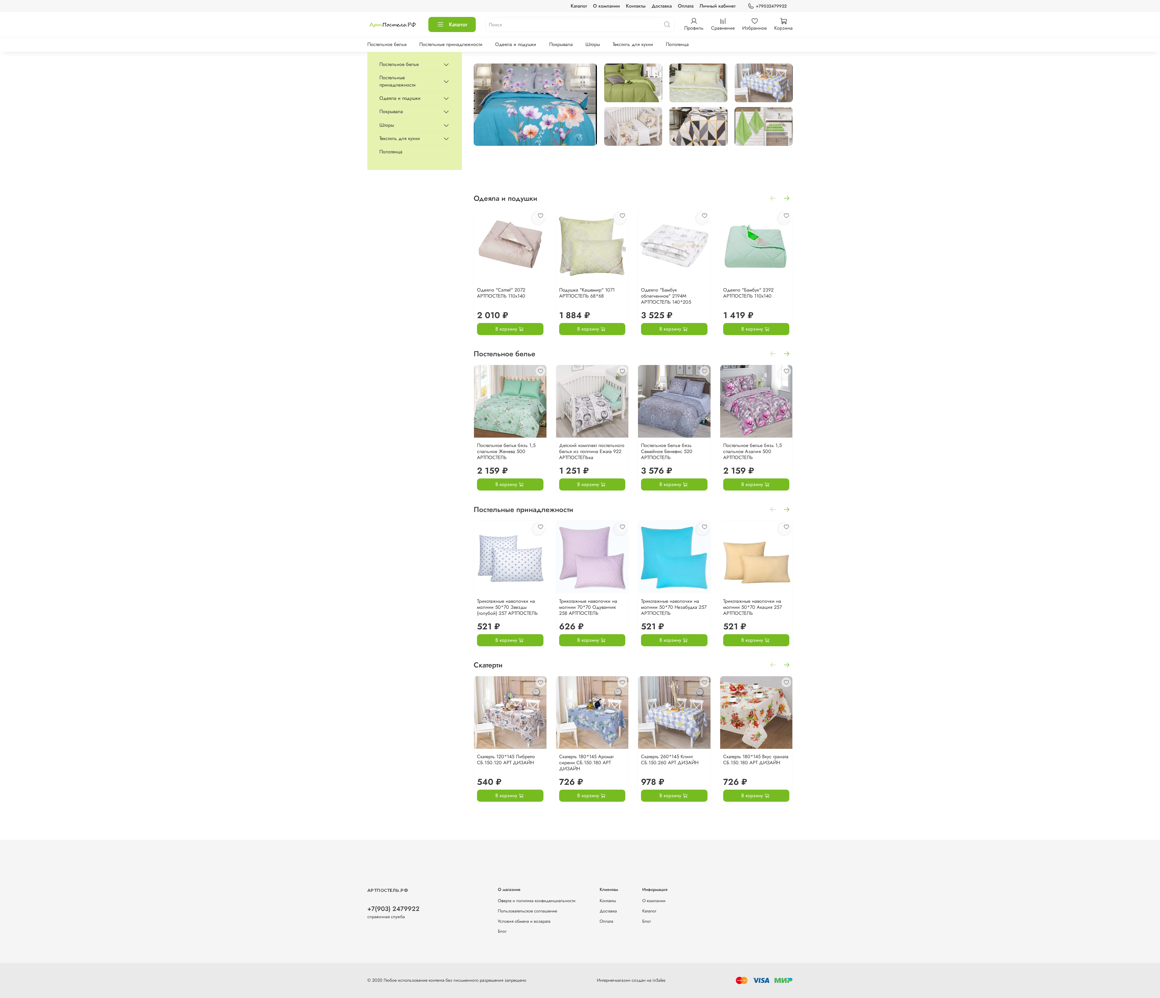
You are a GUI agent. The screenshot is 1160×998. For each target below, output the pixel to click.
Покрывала (561, 44)
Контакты (636, 5)
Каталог (579, 5)
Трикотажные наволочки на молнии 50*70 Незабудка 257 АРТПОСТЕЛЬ (674, 606)
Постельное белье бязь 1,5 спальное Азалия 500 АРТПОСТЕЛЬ (752, 451)
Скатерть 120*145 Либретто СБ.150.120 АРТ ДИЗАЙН (506, 759)
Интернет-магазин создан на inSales (631, 980)
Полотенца (677, 44)
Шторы (592, 44)
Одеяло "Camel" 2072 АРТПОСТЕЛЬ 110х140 (501, 292)
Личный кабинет (718, 5)
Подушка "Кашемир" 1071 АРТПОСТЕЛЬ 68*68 (587, 292)
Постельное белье (387, 44)
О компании (606, 5)
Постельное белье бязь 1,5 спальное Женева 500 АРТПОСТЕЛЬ (506, 451)
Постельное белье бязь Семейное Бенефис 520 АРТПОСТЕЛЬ (666, 451)
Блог (502, 931)
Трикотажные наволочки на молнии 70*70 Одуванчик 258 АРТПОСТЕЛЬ (588, 606)
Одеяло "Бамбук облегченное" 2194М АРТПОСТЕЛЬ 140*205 (666, 295)
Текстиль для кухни (633, 44)
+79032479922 (771, 6)
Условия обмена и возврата (524, 921)
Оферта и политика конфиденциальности (536, 901)
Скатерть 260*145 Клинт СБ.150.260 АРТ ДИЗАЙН (669, 759)
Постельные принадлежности (450, 44)
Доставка (662, 5)
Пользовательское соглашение (527, 911)
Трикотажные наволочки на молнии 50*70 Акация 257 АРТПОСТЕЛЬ (752, 606)
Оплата (686, 5)
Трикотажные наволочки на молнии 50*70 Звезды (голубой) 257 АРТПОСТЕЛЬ (507, 606)
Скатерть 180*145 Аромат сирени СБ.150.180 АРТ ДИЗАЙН (586, 762)
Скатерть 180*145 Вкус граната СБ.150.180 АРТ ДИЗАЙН (755, 759)
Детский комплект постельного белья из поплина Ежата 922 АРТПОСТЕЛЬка (591, 451)
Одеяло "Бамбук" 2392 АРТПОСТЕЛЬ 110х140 (748, 292)
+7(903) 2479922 (393, 908)
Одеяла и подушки (515, 44)
